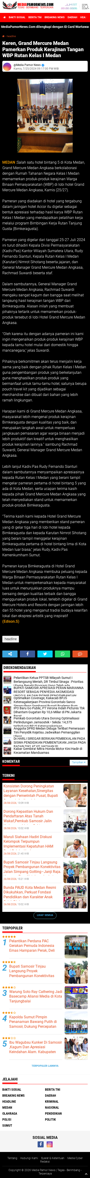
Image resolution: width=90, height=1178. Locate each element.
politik (50, 1119)
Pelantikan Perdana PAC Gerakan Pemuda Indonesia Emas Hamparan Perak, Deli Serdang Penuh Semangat (32, 948)
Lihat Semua (45, 915)
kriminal (52, 1101)
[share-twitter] (45, 654)
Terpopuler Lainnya (45, 1065)
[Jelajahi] (84, 6)
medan (7, 1107)
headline (11, 36)
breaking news (55, 17)
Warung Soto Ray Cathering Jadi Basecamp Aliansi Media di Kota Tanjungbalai (35, 997)
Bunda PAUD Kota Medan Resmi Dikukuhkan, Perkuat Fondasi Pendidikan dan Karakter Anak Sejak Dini (29, 894)
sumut (7, 1125)
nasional (52, 1107)
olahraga (9, 1113)
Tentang (12, 1158)
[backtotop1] (86, 1173)
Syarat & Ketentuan (52, 1158)
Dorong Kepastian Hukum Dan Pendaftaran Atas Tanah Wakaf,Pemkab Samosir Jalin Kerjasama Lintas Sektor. (28, 818)
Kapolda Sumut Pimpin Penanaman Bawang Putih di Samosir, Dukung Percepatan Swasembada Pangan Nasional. (35, 1024)
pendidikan (53, 1113)
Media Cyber (75, 1158)
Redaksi (45, 1161)
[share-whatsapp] (62, 654)
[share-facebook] (27, 654)
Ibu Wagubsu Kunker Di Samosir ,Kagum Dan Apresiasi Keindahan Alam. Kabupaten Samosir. (35, 1049)
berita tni (35, 17)
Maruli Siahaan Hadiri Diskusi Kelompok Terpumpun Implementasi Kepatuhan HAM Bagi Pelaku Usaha (28, 844)
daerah (72, 17)
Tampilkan (78, 762)
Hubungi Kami (29, 1158)
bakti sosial (17, 17)
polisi (6, 1119)
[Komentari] (80, 654)
